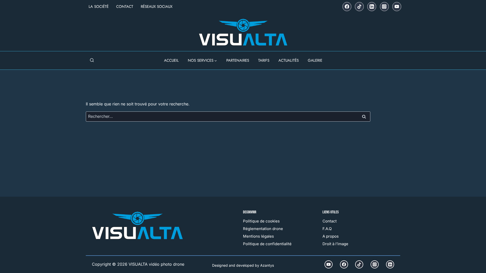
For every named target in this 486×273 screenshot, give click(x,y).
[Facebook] (346, 6)
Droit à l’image (335, 243)
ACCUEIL (171, 60)
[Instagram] (384, 6)
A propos (330, 236)
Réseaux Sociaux (156, 6)
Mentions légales (258, 236)
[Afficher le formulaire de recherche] (91, 60)
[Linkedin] (371, 6)
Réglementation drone (263, 228)
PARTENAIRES (237, 60)
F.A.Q (327, 228)
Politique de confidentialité (267, 243)
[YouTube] (396, 6)
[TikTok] (359, 6)
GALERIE (315, 60)
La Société (99, 6)
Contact (124, 6)
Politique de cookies (261, 221)
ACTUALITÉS (288, 60)
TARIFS (263, 60)
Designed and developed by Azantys (243, 265)
